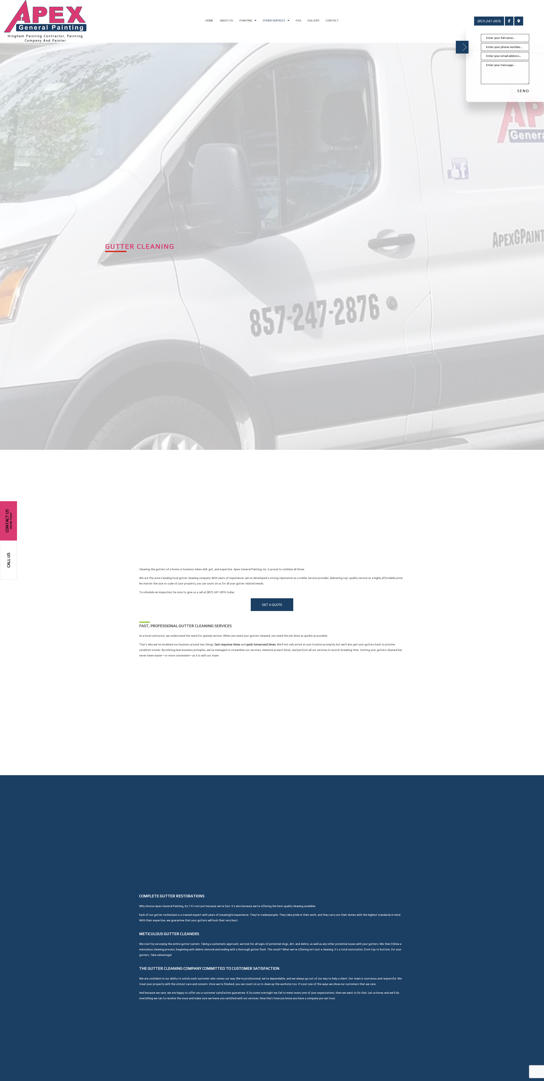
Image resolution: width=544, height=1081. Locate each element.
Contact (332, 20)
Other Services (274, 20)
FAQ (298, 20)
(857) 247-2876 (489, 21)
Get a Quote (272, 605)
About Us (226, 20)
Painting (245, 20)
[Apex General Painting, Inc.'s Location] (518, 21)
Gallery (313, 20)
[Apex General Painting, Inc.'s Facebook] (509, 21)
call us (8, 560)
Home (209, 20)
